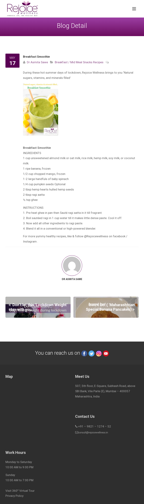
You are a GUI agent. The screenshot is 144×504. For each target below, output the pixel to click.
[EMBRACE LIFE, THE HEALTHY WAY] (58, 9)
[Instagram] (99, 353)
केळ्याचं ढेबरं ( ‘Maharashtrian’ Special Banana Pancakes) (110, 307)
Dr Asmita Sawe (37, 62)
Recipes (97, 62)
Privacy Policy (14, 496)
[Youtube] (106, 353)
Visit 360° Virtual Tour (20, 490)
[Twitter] (91, 353)
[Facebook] (84, 353)
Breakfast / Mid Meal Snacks (73, 62)
